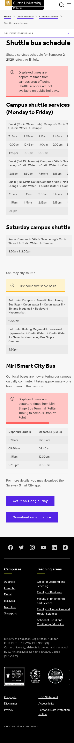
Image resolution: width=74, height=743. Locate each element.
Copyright (10, 697)
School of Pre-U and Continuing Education (50, 622)
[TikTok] (64, 547)
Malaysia (9, 601)
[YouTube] (42, 547)
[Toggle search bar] (61, 4)
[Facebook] (9, 547)
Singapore (10, 613)
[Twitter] (20, 547)
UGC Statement (48, 697)
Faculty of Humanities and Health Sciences (53, 611)
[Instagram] (31, 547)
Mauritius (10, 607)
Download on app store (32, 517)
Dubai (8, 594)
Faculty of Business (49, 592)
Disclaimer (10, 703)
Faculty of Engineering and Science (51, 601)
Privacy (8, 710)
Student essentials (18, 33)
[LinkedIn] (53, 547)
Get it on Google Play (30, 501)
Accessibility (46, 703)
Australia (9, 582)
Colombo (9, 588)
